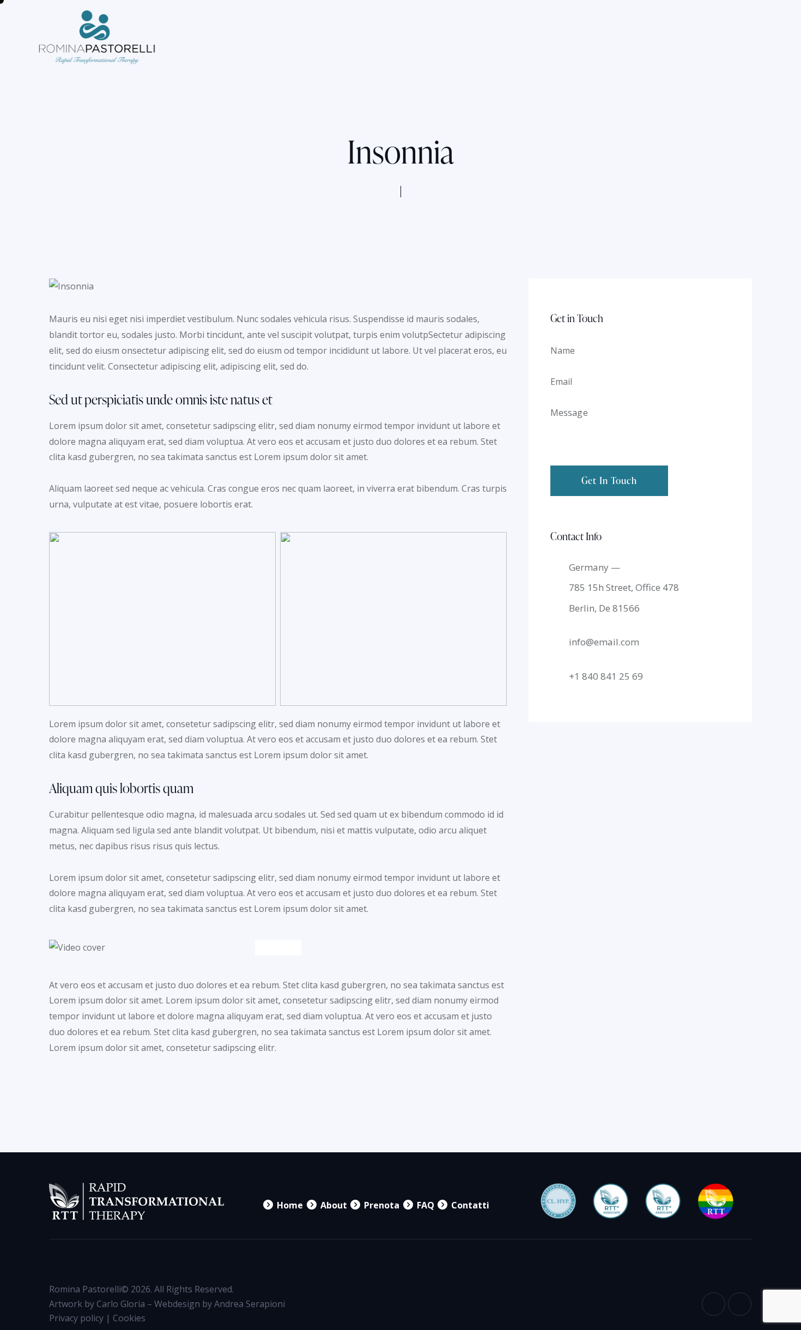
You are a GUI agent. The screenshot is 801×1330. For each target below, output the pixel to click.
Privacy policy (76, 1318)
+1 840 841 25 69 (606, 676)
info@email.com (604, 642)
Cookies (129, 1318)
